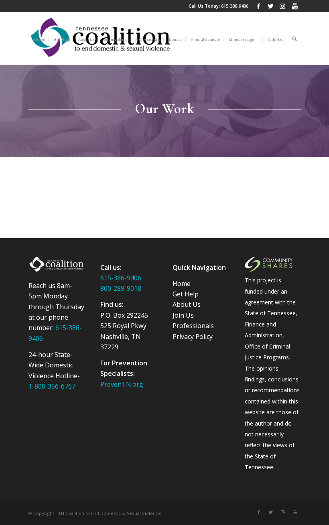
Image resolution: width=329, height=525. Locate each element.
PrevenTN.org (121, 384)
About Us (187, 304)
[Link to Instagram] (282, 6)
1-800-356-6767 (51, 386)
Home (182, 283)
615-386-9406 (234, 6)
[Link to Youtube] (295, 6)
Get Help (186, 294)
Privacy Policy (193, 336)
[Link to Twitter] (270, 6)
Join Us (183, 315)
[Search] (294, 38)
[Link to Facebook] (258, 6)
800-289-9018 (120, 288)
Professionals (193, 325)
